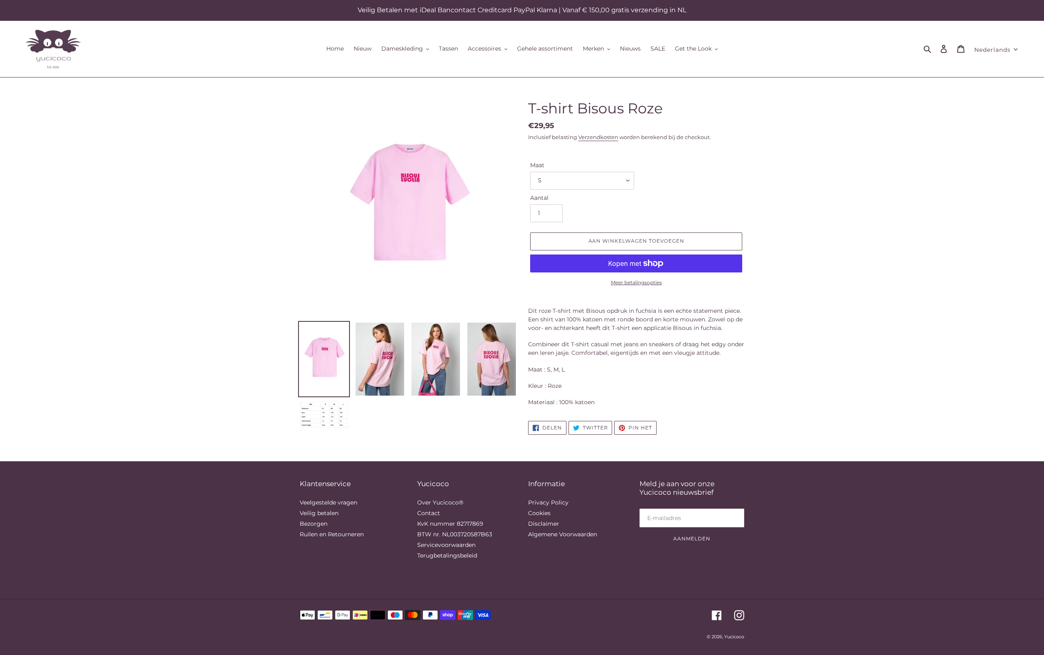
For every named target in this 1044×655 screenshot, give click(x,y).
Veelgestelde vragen (328, 502)
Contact (428, 513)
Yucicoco (734, 637)
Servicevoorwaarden (446, 545)
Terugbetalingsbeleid (447, 555)
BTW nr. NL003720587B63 (454, 534)
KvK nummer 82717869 (450, 523)
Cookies (539, 513)
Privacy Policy (548, 502)
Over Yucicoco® (440, 502)
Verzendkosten (598, 137)
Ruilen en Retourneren (332, 534)
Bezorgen (313, 523)
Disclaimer (543, 523)
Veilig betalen (319, 513)
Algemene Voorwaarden (562, 534)
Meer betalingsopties (636, 282)
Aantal (539, 197)
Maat (537, 165)
